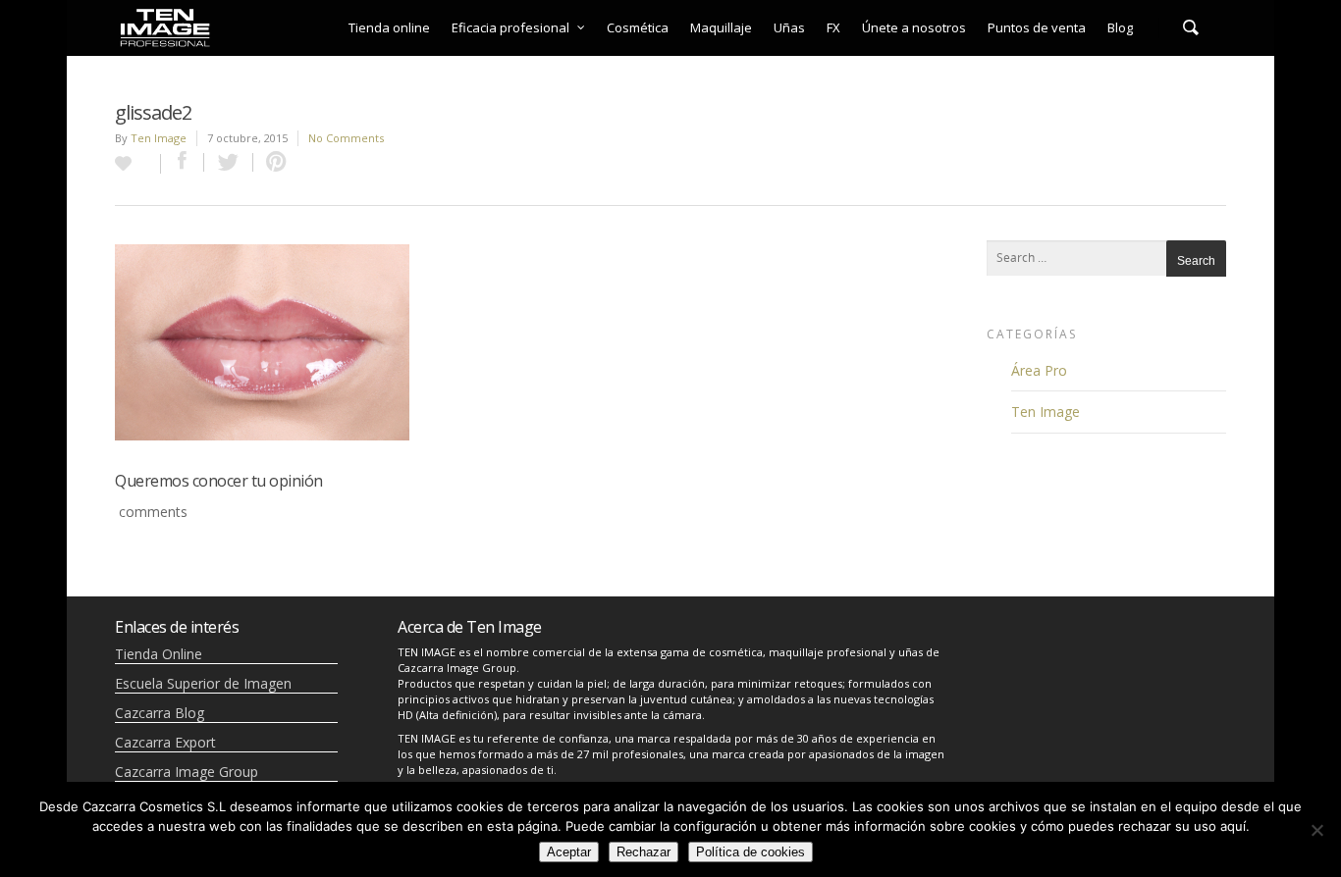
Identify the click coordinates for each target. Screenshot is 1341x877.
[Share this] (182, 162)
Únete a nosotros (914, 27)
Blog (1120, 27)
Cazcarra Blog (159, 712)
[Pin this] (272, 162)
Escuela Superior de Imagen (203, 683)
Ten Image (159, 137)
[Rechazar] (1316, 830)
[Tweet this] (228, 162)
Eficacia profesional (510, 27)
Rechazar (643, 852)
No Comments (346, 137)
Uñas (789, 27)
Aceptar (569, 852)
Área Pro (1039, 370)
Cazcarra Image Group (186, 771)
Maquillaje (721, 27)
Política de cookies (750, 852)
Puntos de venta (1037, 27)
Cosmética (638, 27)
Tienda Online (158, 654)
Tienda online (389, 27)
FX (833, 27)
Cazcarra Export (165, 742)
